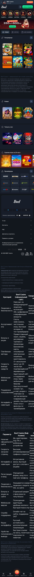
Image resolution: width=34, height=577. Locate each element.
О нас (3, 220)
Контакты (5, 225)
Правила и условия (7, 238)
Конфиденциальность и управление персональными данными (12, 243)
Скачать (30, 2)
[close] (1, 2)
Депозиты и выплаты (8, 234)
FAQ (3, 229)
